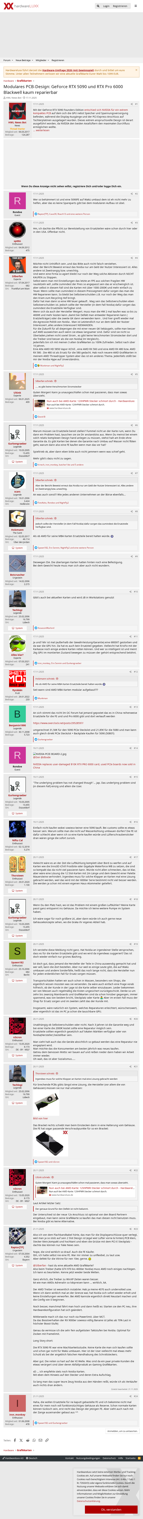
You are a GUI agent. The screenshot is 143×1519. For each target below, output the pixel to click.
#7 (136, 473)
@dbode (46, 757)
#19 (136, 944)
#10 (136, 591)
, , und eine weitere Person (64, 213)
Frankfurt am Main (20, 288)
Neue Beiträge (23, 60)
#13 (136, 707)
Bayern (25, 1259)
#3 (136, 222)
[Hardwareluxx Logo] (21, 6)
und (52, 365)
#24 (136, 1396)
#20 (136, 1018)
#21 (136, 1066)
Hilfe (120, 1458)
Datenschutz (109, 1458)
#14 (136, 748)
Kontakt (69, 1458)
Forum (6, 60)
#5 (136, 374)
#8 (136, 511)
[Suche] (98, 6)
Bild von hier (40, 1118)
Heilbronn (24, 503)
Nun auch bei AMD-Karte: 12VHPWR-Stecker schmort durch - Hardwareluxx (90, 401)
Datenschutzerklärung (88, 1501)
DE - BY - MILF (22, 1049)
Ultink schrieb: (42, 1177)
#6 (136, 425)
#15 (136, 776)
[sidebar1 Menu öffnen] (136, 6)
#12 (136, 671)
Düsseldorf (24, 455)
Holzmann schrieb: (45, 678)
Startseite (131, 1458)
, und (53, 502)
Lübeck (26, 622)
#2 (136, 193)
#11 (136, 636)
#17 (136, 857)
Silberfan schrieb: (44, 381)
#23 (136, 1228)
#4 (136, 257)
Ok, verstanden (111, 1509)
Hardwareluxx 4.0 (14, 1458)
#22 (136, 1170)
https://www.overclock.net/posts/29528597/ (58, 723)
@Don (36, 757)
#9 (136, 556)
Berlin (26, 974)
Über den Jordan (21, 542)
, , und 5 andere (61, 464)
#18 (136, 899)
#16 (136, 821)
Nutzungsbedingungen (88, 1458)
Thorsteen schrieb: (45, 1073)
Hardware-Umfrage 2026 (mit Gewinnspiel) (68, 70)
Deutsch (32, 1458)
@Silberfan (39, 1265)
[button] (12, 60)
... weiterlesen (41, 130)
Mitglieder (41, 60)
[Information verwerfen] (135, 70)
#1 (136, 104)
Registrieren (58, 60)
